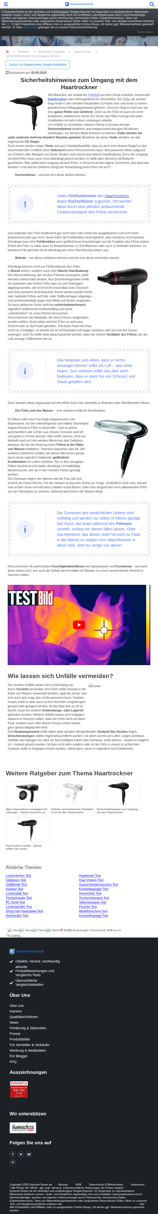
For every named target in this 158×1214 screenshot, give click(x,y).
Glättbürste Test (16, 884)
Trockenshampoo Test (94, 897)
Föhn (126, 99)
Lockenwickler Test (19, 906)
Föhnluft (93, 95)
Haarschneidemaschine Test (98, 884)
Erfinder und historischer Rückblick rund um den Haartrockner (72, 811)
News (14, 1022)
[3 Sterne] (40, 930)
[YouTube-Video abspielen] (79, 625)
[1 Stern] (14, 930)
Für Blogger (19, 1056)
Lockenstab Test (17, 893)
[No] (153, 22)
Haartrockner (57, 99)
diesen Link (30, 27)
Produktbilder (20, 1039)
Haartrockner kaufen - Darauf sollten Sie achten (24, 847)
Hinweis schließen (145, 32)
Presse (15, 1034)
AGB (78, 1184)
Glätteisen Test (16, 880)
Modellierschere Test (93, 911)
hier (8, 24)
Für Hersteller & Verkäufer (30, 1045)
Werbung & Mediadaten (28, 1050)
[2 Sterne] (26, 930)
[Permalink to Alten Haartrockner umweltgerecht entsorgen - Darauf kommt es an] (27, 793)
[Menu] (6, 4)
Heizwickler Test (90, 893)
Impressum (138, 1184)
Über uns (17, 1006)
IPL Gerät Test (15, 902)
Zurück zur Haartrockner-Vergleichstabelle (37, 64)
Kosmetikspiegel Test (93, 889)
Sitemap (63, 1184)
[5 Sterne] (61, 929)
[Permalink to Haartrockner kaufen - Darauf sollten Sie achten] (27, 830)
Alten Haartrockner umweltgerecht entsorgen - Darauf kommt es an (26, 811)
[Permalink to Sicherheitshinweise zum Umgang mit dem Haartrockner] (118, 793)
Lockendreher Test (18, 875)
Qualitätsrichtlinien (24, 1017)
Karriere (16, 1011)
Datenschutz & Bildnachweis (106, 1184)
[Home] (7, 51)
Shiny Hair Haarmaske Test (24, 911)
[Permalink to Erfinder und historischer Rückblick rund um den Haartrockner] (73, 793)
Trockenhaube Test (19, 897)
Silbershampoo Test (92, 902)
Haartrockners (117, 196)
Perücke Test (88, 906)
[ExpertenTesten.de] (79, 4)
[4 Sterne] (53, 930)
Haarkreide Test (90, 875)
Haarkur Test (14, 889)
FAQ (13, 1062)
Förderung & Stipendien (28, 1028)
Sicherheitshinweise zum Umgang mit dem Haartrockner (117, 811)
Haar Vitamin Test (91, 880)
